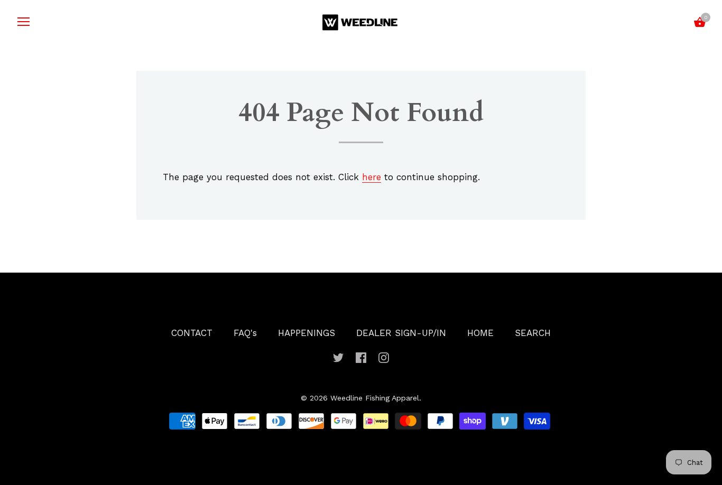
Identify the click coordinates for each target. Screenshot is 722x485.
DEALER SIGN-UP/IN (401, 333)
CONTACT (191, 333)
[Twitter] (338, 356)
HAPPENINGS (306, 333)
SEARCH (533, 333)
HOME (480, 333)
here (371, 177)
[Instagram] (383, 356)
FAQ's (245, 333)
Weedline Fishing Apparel (374, 398)
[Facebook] (361, 356)
